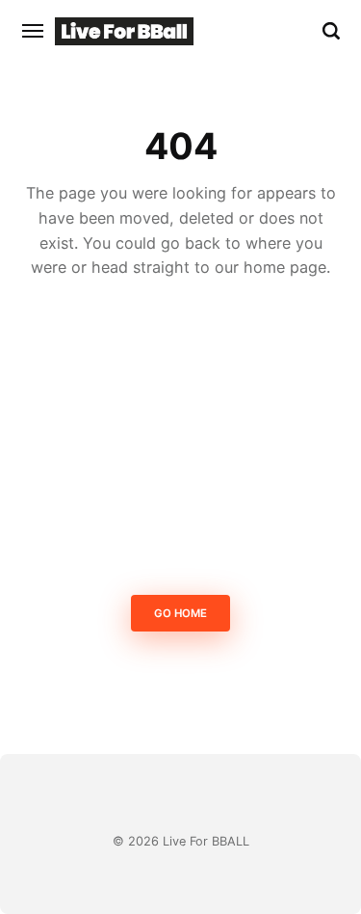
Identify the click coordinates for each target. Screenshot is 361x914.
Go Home (180, 614)
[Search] (331, 31)
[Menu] (33, 31)
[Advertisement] (180, 442)
